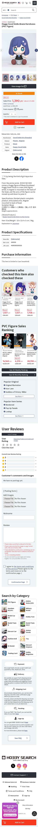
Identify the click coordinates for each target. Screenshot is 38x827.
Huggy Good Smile (19, 147)
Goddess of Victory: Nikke (16, 392)
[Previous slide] (1, 50)
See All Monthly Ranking (18, 374)
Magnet (22, 141)
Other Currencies (8, 104)
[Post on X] (16, 158)
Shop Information (27, 805)
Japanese (15, 223)
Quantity (6, 114)
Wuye (15, 144)
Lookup (9, 411)
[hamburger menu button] (35, 3)
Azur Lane (10, 388)
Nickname (7, 513)
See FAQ (18, 738)
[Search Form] (30, 3)
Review (6, 525)
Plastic (15, 141)
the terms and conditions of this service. (20, 567)
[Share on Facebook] (21, 158)
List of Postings (12, 434)
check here (23, 683)
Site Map (27, 808)
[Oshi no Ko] (17, 150)
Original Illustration (13, 385)
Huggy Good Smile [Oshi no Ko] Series (16, 217)
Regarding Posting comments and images (24, 439)
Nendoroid (10, 404)
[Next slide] (36, 50)
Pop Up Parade (12, 408)
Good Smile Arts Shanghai (22, 137)
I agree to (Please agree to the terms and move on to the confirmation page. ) (20, 569)
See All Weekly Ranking (18, 370)
